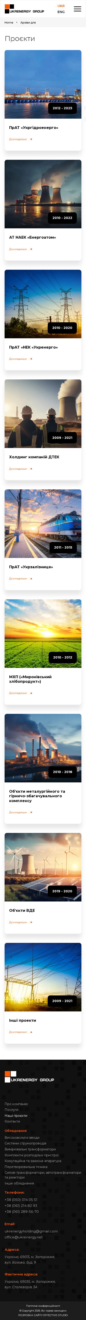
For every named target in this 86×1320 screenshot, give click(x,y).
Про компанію (16, 1104)
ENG (61, 12)
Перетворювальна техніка (26, 1167)
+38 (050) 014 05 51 (21, 1199)
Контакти (12, 1121)
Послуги (11, 1110)
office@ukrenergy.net (24, 1237)
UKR (61, 6)
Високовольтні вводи (22, 1138)
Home (9, 22)
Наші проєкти (16, 1116)
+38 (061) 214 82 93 (21, 1205)
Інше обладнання (19, 1183)
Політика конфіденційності (43, 1305)
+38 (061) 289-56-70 (22, 1211)
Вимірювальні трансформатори (30, 1149)
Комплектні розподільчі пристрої (31, 1155)
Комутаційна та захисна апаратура (33, 1161)
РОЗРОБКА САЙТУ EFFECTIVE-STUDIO (43, 1315)
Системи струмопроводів (25, 1143)
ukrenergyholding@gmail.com (31, 1231)
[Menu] (77, 9)
